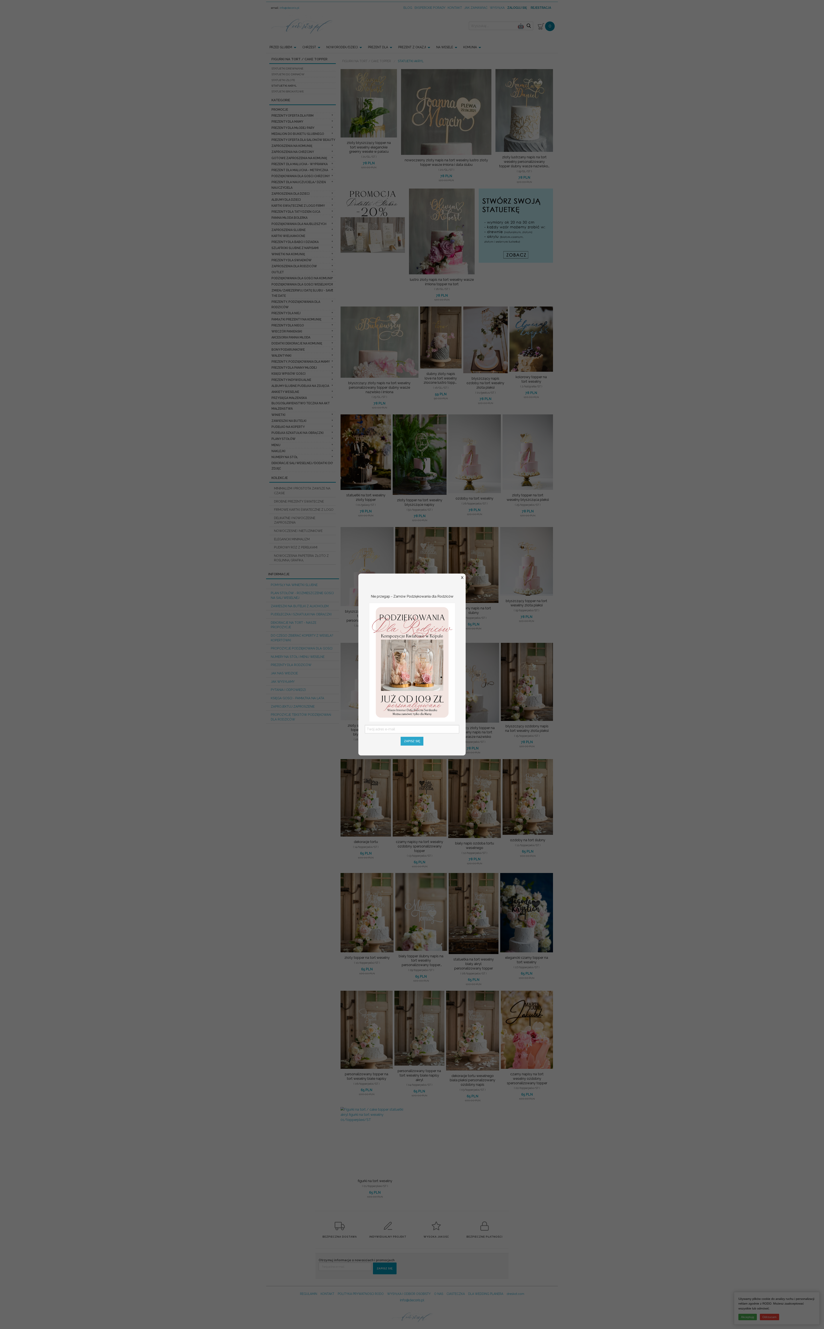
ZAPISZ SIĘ (412, 741)
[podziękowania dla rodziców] (412, 662)
